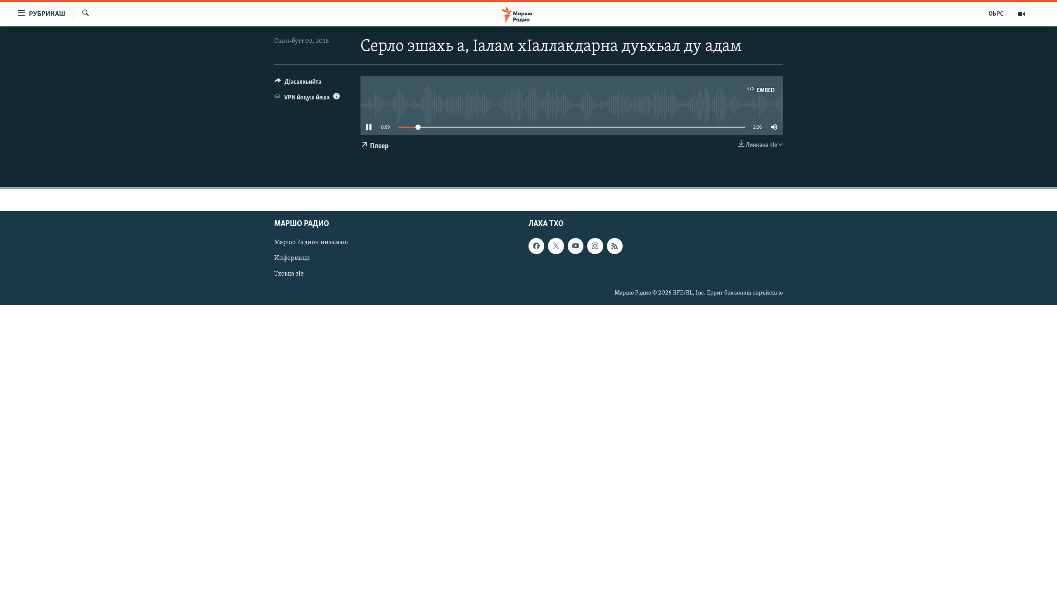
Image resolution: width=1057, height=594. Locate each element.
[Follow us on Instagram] (595, 246)
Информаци (292, 258)
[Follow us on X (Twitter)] (556, 246)
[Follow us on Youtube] (575, 246)
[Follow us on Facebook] (536, 246)
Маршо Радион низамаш (311, 242)
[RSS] (615, 246)
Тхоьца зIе (289, 274)
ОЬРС (996, 14)
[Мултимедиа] (1021, 14)
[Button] (298, 84)
